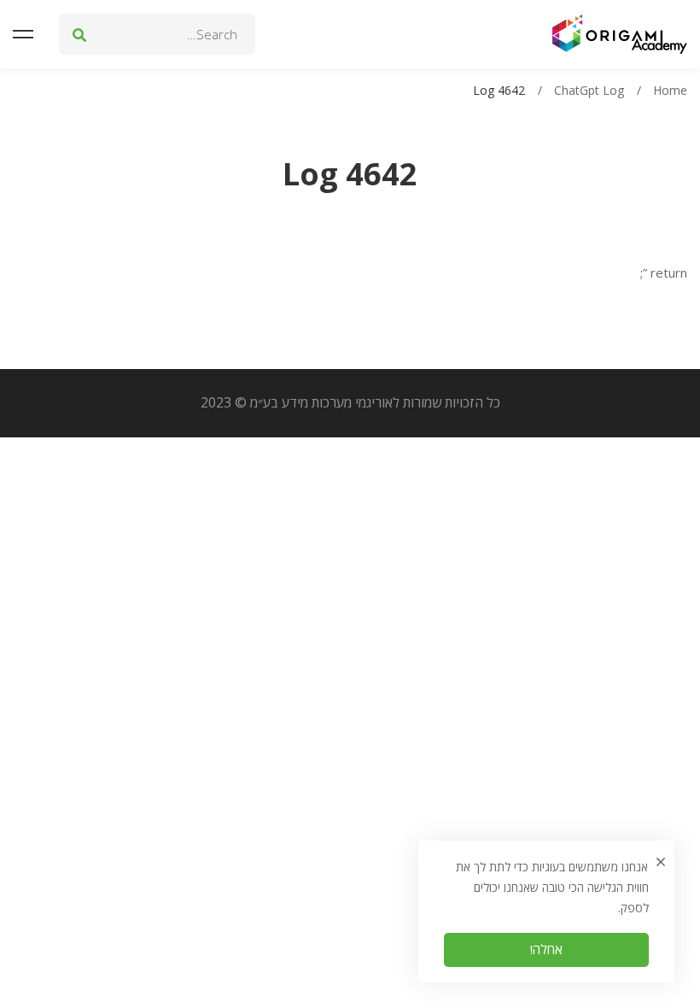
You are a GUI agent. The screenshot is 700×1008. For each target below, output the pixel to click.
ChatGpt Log (589, 90)
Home (670, 90)
